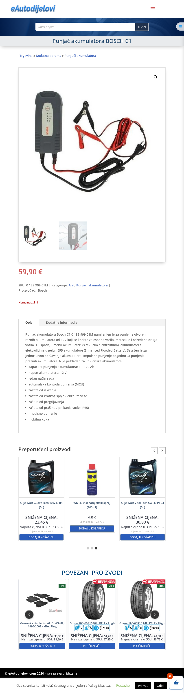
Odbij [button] (160, 686)
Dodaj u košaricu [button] (41, 528)
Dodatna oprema (48, 55)
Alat (71, 285)
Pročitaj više (54, 646)
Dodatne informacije (61, 322)
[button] (156, 77)
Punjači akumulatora (80, 55)
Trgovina (26, 55)
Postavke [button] (123, 685)
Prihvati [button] (143, 686)
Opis (28, 322)
